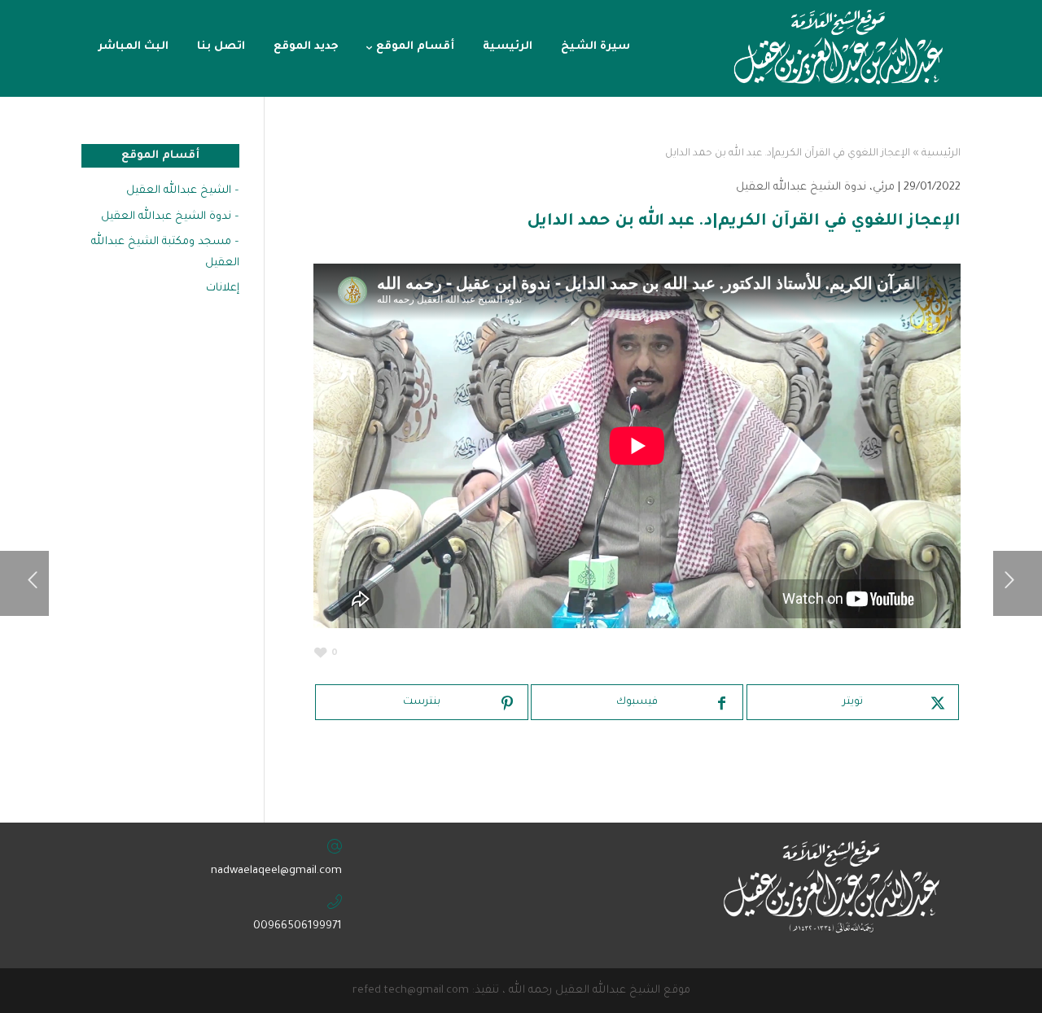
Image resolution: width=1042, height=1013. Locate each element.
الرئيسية (941, 153)
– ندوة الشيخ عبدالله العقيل (170, 217)
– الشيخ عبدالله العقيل (182, 191)
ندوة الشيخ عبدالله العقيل (801, 187)
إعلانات (222, 288)
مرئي (884, 187)
